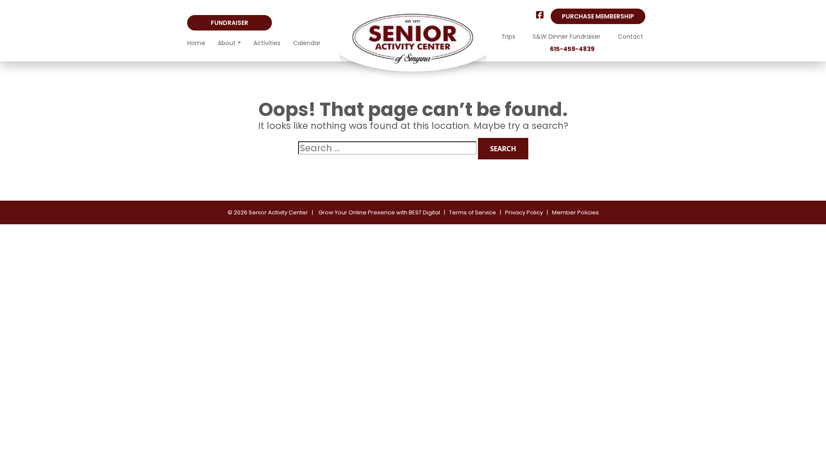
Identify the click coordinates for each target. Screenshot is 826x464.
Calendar (307, 43)
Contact (630, 36)
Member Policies (575, 212)
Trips (508, 36)
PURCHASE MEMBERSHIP (598, 16)
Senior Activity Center (278, 212)
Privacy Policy (524, 212)
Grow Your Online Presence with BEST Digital (379, 212)
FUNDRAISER (229, 22)
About (227, 43)
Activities (266, 43)
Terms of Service (472, 212)
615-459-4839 (572, 49)
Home (196, 43)
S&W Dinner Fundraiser (567, 36)
